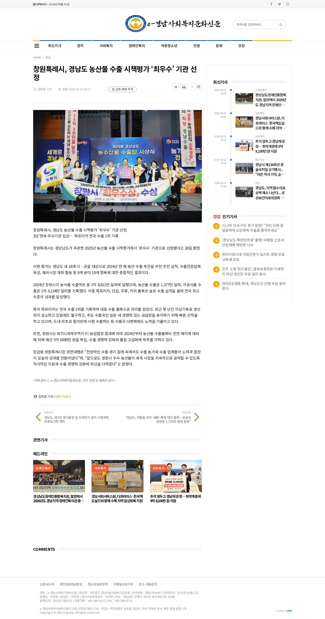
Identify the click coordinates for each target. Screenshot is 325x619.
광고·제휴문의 (148, 584)
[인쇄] (184, 86)
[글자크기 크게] (198, 86)
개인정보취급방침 (70, 584)
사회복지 (106, 45)
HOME (37, 57)
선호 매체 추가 (124, 89)
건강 (241, 45)
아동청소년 (169, 45)
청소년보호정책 (98, 584)
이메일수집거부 (123, 584)
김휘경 (42, 89)
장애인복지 (137, 45)
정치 (80, 45)
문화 (219, 45)
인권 (196, 45)
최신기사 (54, 45)
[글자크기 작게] (192, 86)
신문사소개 (47, 584)
